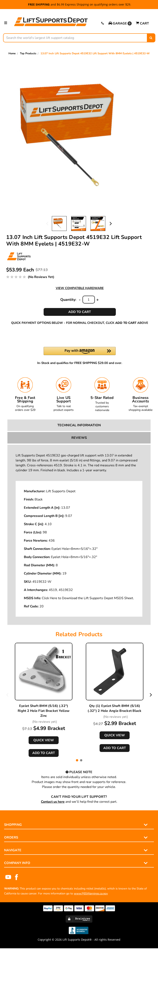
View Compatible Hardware (80, 288)
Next (111, 223)
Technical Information (79, 425)
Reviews (79, 437)
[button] (120, 23)
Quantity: (68, 299)
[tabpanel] (43, 700)
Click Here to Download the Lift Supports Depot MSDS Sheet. (88, 598)
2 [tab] (81, 760)
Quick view (43, 740)
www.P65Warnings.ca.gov (91, 893)
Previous (47, 223)
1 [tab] (77, 760)
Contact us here (53, 801)
